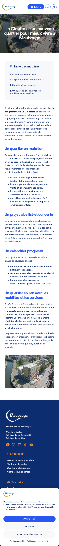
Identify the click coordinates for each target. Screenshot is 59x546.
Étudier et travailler (17, 464)
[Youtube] (31, 445)
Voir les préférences (29, 534)
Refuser (29, 527)
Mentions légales (14, 432)
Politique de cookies (17, 541)
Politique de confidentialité (37, 541)
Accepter (29, 519)
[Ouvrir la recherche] (47, 6)
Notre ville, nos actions (19, 472)
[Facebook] (8, 445)
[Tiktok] (25, 445)
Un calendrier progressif (25, 85)
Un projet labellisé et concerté (28, 79)
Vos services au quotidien (20, 460)
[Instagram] (13, 445)
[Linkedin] (19, 445)
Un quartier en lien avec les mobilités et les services (25, 92)
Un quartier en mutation (24, 74)
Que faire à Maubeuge (19, 468)
